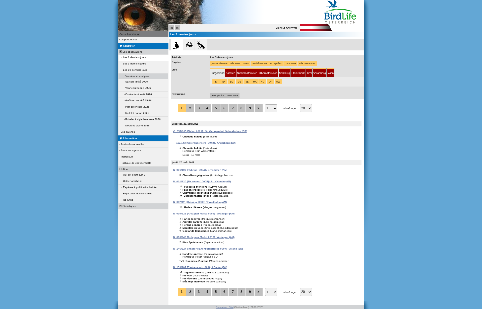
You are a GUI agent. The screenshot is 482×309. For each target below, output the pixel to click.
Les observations (132, 51)
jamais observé (219, 63)
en (177, 28)
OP (270, 82)
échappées (276, 63)
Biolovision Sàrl (224, 307)
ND (262, 82)
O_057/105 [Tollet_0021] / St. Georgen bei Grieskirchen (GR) (210, 131)
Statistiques (129, 206)
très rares (235, 63)
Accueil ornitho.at (129, 34)
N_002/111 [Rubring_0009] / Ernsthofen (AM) (200, 202)
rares (246, 63)
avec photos (218, 95)
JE (247, 82)
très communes (307, 63)
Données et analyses (136, 76)
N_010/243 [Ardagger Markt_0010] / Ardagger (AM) (203, 237)
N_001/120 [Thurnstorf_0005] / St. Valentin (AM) (202, 181)
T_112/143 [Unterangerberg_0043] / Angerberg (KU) (204, 142)
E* (223, 82)
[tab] (217, 72)
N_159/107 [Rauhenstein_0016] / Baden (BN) (200, 267)
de (171, 28)
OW (278, 82)
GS (239, 82)
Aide (125, 169)
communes (290, 63)
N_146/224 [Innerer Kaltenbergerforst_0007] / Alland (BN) (208, 248)
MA (255, 82)
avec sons (232, 95)
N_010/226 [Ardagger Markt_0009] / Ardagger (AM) (203, 213)
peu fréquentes (259, 63)
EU (231, 82)
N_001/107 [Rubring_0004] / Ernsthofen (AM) (200, 170)
